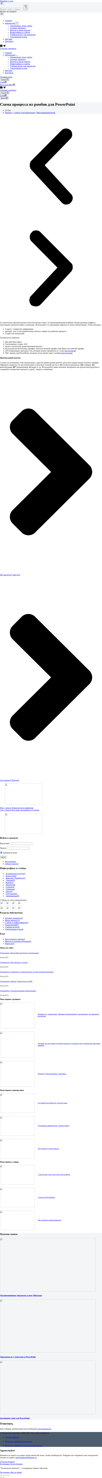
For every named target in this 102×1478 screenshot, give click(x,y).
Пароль (3, 848)
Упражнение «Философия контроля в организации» (19, 953)
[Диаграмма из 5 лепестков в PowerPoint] (48, 1352)
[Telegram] (4, 88)
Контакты (9, 73)
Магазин (8, 70)
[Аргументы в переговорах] (17, 1158)
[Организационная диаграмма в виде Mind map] (48, 1291)
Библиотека (10, 55)
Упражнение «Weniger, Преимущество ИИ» (16, 981)
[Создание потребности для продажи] (17, 1112)
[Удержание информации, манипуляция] (17, 1135)
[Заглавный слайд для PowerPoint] (48, 1413)
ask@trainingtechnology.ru (26, 1457)
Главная (8, 53)
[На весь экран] (6, 1475)
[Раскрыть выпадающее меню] (17, 55)
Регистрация (10, 861)
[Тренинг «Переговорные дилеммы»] (17, 1086)
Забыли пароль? (12, 864)
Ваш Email (4, 843)
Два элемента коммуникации (49, 1220)
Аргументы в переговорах (48, 1149)
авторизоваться (44, 1429)
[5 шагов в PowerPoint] (17, 1207)
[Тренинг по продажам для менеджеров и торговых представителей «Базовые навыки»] (17, 1057)
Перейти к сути (6, 1)
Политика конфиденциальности (18, 1441)
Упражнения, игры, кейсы (21, 57)
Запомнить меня (9, 853)
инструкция (70, 351)
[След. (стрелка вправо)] (3, 1477)
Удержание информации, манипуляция (53, 1126)
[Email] (1, 88)
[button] (51, 167)
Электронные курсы (18, 68)
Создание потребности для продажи (52, 1103)
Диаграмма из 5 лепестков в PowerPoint (18, 1357)
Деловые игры (6, 77)
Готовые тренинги (18, 59)
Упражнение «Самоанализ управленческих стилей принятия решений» (27, 972)
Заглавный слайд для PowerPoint (15, 1418)
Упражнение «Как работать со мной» (14, 962)
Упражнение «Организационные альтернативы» (18, 991)
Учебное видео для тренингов (22, 66)
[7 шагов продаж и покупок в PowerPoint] (17, 1184)
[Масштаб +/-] (8, 1475)
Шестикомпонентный (46, 113)
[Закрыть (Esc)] (1, 1475)
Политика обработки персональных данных (23, 1446)
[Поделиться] (3, 1475)
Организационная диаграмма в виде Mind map (21, 1295)
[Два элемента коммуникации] (17, 1229)
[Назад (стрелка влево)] (1, 1477)
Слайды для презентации (24, 113)
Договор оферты (12, 1437)
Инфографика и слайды (20, 64)
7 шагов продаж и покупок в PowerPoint (54, 1174)
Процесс (8, 113)
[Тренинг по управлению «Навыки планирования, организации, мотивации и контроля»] (17, 1028)
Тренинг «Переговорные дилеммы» (52, 1074)
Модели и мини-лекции (20, 62)
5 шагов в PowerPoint (46, 1197)
